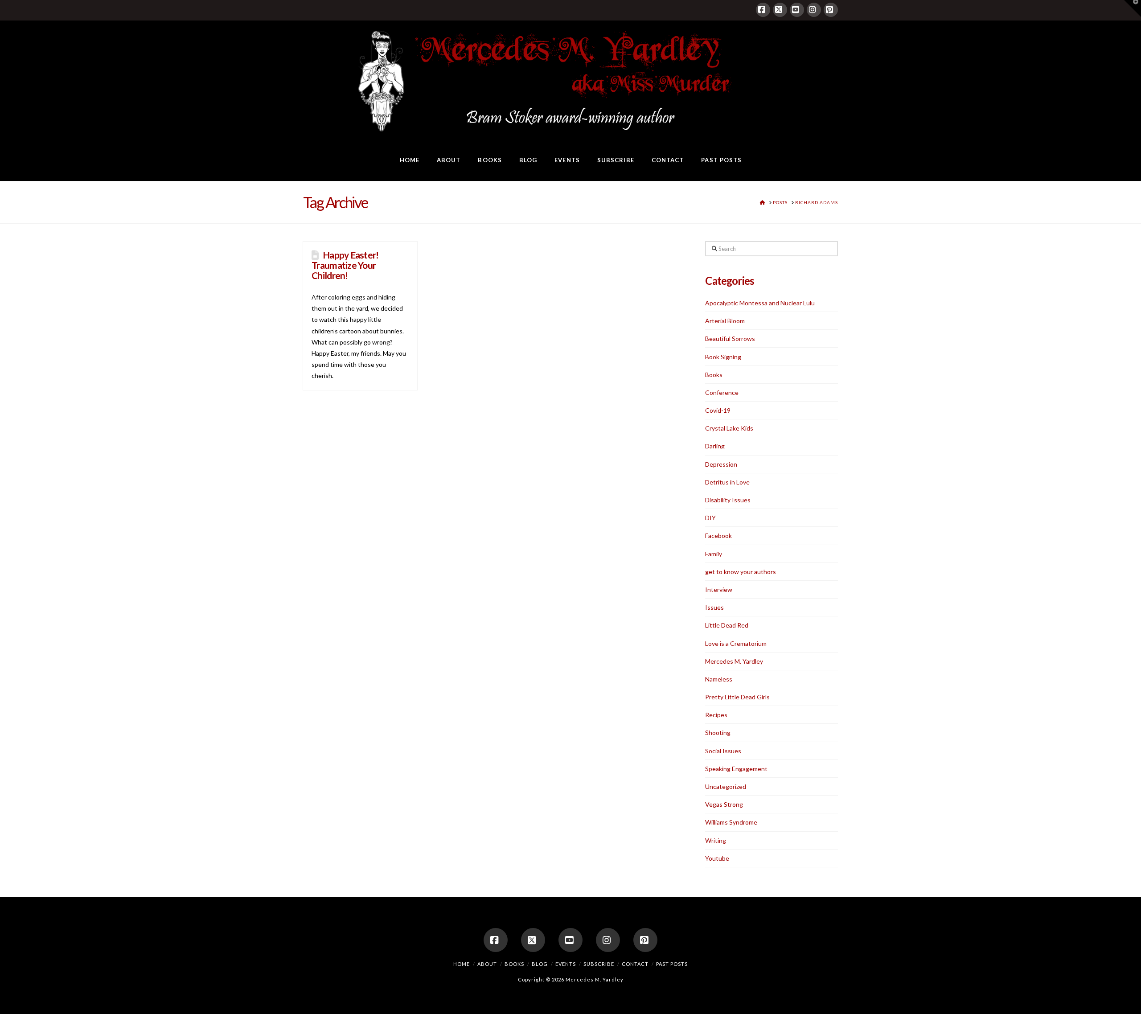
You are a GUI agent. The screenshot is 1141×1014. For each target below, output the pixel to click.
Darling (715, 446)
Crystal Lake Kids (729, 428)
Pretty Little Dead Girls (737, 697)
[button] (1132, 8)
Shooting (718, 732)
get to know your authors (740, 571)
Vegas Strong (724, 804)
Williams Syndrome (731, 822)
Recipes (716, 714)
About (487, 964)
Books (713, 374)
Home (461, 964)
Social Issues (723, 751)
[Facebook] (763, 10)
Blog (540, 964)
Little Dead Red (726, 625)
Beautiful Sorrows (730, 338)
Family (713, 554)
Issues (714, 607)
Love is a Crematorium (736, 643)
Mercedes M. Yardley (734, 661)
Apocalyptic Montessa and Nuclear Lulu (760, 303)
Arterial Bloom (725, 320)
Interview (718, 589)
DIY (710, 517)
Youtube (717, 858)
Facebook (718, 535)
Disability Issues (728, 500)
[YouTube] (797, 10)
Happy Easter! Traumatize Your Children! (345, 265)
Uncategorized (725, 786)
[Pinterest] (831, 10)
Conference (722, 392)
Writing (715, 840)
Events (565, 964)
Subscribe (598, 964)
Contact (635, 964)
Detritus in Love (727, 482)
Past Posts (672, 964)
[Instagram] (814, 10)
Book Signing (723, 357)
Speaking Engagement (736, 768)
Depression (721, 464)
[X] (780, 10)
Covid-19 (718, 410)
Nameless (718, 679)
